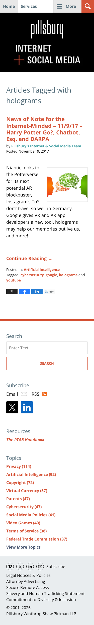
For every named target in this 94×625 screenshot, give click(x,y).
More (71, 6)
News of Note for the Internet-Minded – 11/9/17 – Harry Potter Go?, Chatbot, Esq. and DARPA (44, 129)
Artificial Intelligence (42, 269)
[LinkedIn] (27, 407)
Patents (18, 498)
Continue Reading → (29, 258)
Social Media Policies (30, 515)
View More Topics (23, 547)
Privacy (18, 466)
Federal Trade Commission (36, 539)
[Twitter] (12, 407)
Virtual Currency (26, 490)
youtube (13, 280)
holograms (68, 274)
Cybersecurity (24, 506)
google (51, 274)
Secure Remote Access (27, 587)
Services (29, 6)
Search (47, 363)
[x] (20, 566)
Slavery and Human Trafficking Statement (45, 593)
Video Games (23, 523)
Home (9, 6)
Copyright (20, 482)
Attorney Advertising (25, 581)
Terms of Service (26, 531)
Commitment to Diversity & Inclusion (41, 599)
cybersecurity (32, 274)
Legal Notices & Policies (28, 575)
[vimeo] (10, 566)
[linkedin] (30, 566)
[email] (40, 566)
